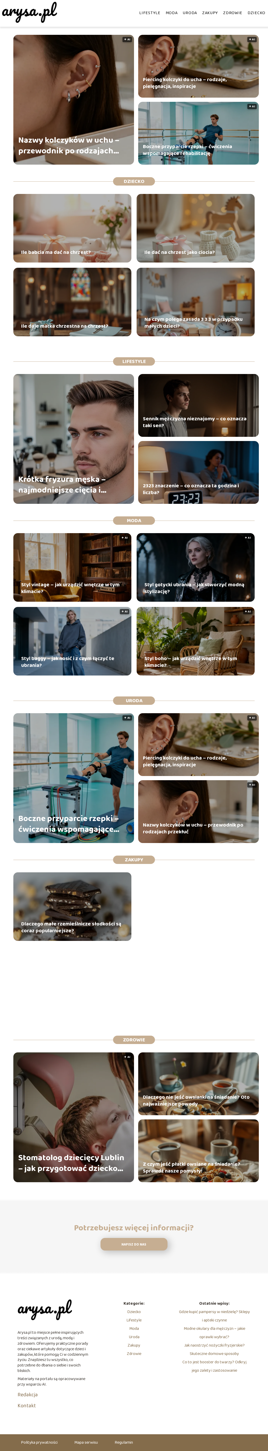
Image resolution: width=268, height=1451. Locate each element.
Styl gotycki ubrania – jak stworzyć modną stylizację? (194, 588)
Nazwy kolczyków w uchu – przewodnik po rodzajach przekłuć (68, 146)
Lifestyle (149, 13)
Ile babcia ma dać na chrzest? (56, 252)
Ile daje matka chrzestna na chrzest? (64, 326)
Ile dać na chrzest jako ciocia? (179, 252)
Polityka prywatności (39, 1442)
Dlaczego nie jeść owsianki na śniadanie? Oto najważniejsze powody (196, 1100)
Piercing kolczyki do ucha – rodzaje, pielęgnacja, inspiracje (185, 83)
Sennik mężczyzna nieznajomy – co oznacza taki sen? (195, 422)
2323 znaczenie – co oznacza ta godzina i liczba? (191, 489)
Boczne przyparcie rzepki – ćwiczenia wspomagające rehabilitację (187, 150)
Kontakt (27, 1405)
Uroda (190, 13)
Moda (172, 13)
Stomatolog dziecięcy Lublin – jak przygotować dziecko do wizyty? (71, 1163)
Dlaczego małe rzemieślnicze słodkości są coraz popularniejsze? (71, 927)
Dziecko (256, 13)
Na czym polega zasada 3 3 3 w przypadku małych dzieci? (193, 323)
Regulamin (124, 1442)
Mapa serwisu (86, 1442)
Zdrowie (232, 13)
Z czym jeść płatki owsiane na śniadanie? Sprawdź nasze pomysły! (191, 1167)
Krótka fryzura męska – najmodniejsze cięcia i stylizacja (62, 485)
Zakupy (210, 13)
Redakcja (28, 1394)
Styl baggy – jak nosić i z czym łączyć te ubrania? (67, 662)
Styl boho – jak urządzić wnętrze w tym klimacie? (190, 662)
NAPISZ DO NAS (133, 1244)
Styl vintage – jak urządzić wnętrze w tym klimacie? (70, 588)
